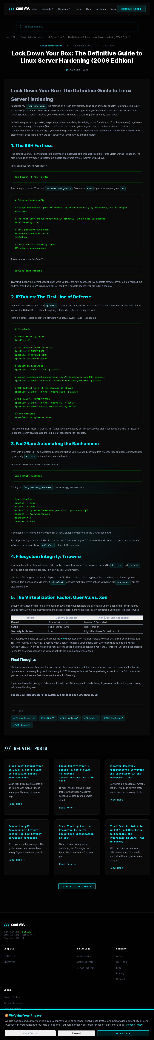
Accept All (123, 1033)
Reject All (76, 1033)
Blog (88, 9)
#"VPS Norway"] (21, 725)
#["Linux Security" (24, 718)
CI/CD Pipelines (86, 967)
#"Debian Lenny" (69, 718)
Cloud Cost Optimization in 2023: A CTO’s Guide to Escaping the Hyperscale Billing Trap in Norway (127, 834)
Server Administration (31, 37)
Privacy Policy (134, 1024)
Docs (113, 9)
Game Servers (85, 961)
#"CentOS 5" (47, 718)
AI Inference (84, 956)
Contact (120, 979)
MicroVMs (9, 961)
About (119, 956)
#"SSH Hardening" (113, 718)
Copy (137, 175)
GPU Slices (10, 956)
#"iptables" (91, 718)
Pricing (78, 9)
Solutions (63, 9)
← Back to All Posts (77, 886)
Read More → (17, 803)
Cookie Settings (30, 1033)
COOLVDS (19, 8)
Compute (46, 9)
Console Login (131, 9)
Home (34, 9)
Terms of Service (13, 1003)
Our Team (101, 9)
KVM (63, 638)
